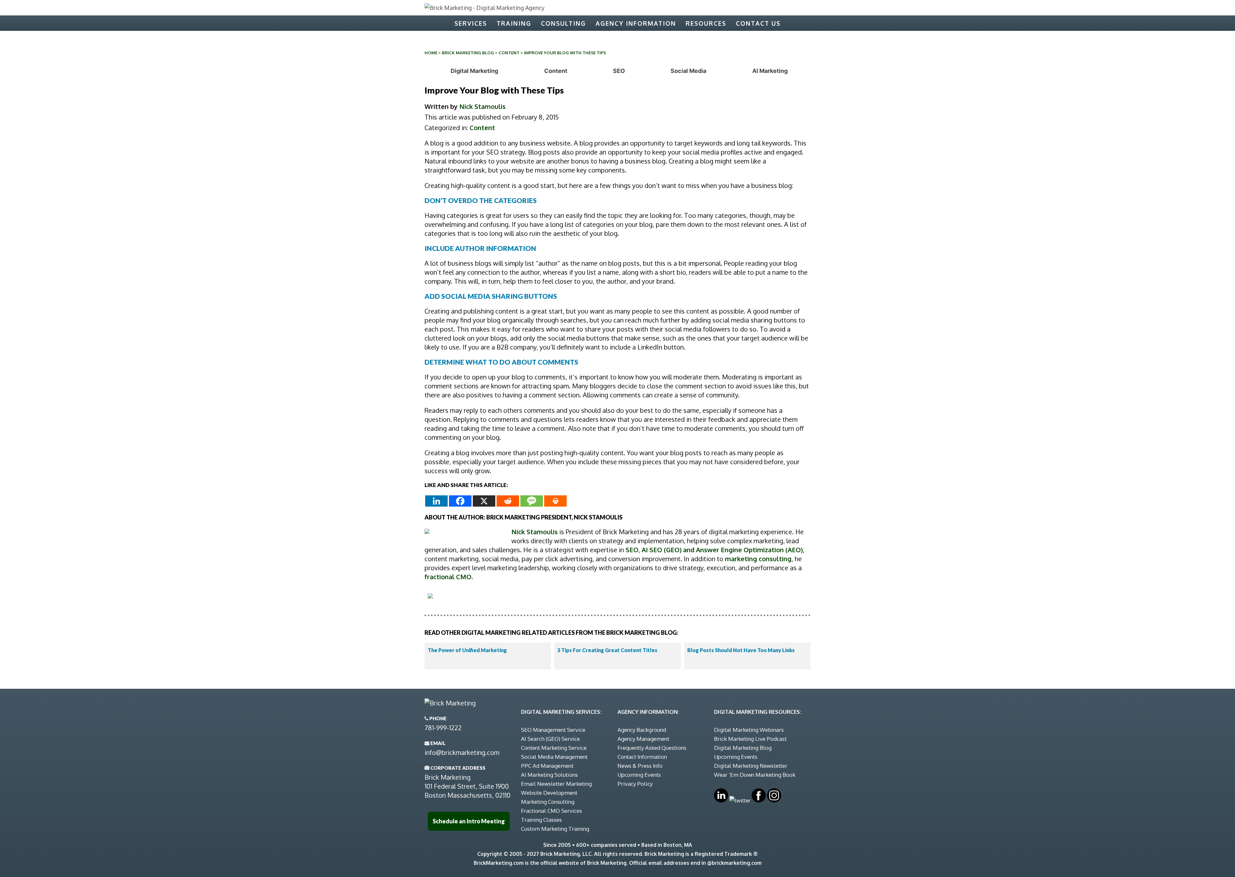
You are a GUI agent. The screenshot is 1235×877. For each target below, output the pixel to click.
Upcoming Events (639, 774)
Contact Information (642, 756)
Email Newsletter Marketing (556, 783)
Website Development (549, 792)
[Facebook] (460, 501)
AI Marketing (770, 70)
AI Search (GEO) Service (550, 738)
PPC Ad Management (547, 765)
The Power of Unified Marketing (467, 650)
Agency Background (642, 729)
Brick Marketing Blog (468, 52)
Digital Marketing (474, 70)
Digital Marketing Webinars (749, 729)
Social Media (688, 70)
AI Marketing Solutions (549, 774)
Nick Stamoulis (482, 106)
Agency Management (643, 738)
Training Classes (541, 819)
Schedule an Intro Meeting (469, 821)
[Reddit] (508, 501)
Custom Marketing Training (555, 828)
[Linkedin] (436, 501)
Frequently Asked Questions (652, 747)
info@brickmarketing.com (462, 752)
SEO (619, 70)
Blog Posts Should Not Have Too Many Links (741, 650)
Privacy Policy (635, 783)
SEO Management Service (553, 729)
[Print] (555, 501)
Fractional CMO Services (551, 810)
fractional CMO (448, 576)
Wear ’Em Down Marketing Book (754, 774)
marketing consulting (758, 558)
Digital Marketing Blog (743, 747)
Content (509, 52)
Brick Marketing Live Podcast (750, 738)
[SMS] (531, 501)
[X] (484, 501)
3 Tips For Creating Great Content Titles (607, 650)
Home (431, 52)
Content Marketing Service (554, 747)
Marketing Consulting (547, 801)
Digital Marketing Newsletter (750, 765)
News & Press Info (640, 765)
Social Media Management (554, 756)
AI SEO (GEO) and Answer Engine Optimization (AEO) (722, 549)
